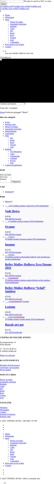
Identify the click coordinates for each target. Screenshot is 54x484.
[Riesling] (5, 179)
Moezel (8, 201)
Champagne (15, 156)
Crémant (13, 158)
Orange (13, 145)
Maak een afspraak (7, 355)
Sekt (12, 163)
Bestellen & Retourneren (10, 365)
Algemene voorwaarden (9, 367)
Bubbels (8, 149)
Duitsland (9, 192)
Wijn (7, 136)
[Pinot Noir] (5, 177)
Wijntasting (4, 410)
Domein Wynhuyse (7, 414)
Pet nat (12, 161)
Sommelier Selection (13, 129)
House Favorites (11, 127)
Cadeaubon (9, 133)
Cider (12, 154)
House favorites (6, 380)
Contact (3, 412)
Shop (7, 438)
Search (3, 4)
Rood (12, 140)
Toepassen (16, 182)
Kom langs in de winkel (14, 463)
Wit (11, 138)
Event (7, 122)
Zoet (12, 147)
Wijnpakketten (10, 131)
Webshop (3, 407)
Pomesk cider (10, 124)
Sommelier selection (8, 382)
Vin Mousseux (16, 152)
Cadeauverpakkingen (13, 165)
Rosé (12, 142)
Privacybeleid (5, 370)
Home (2, 112)
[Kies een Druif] (5, 175)
